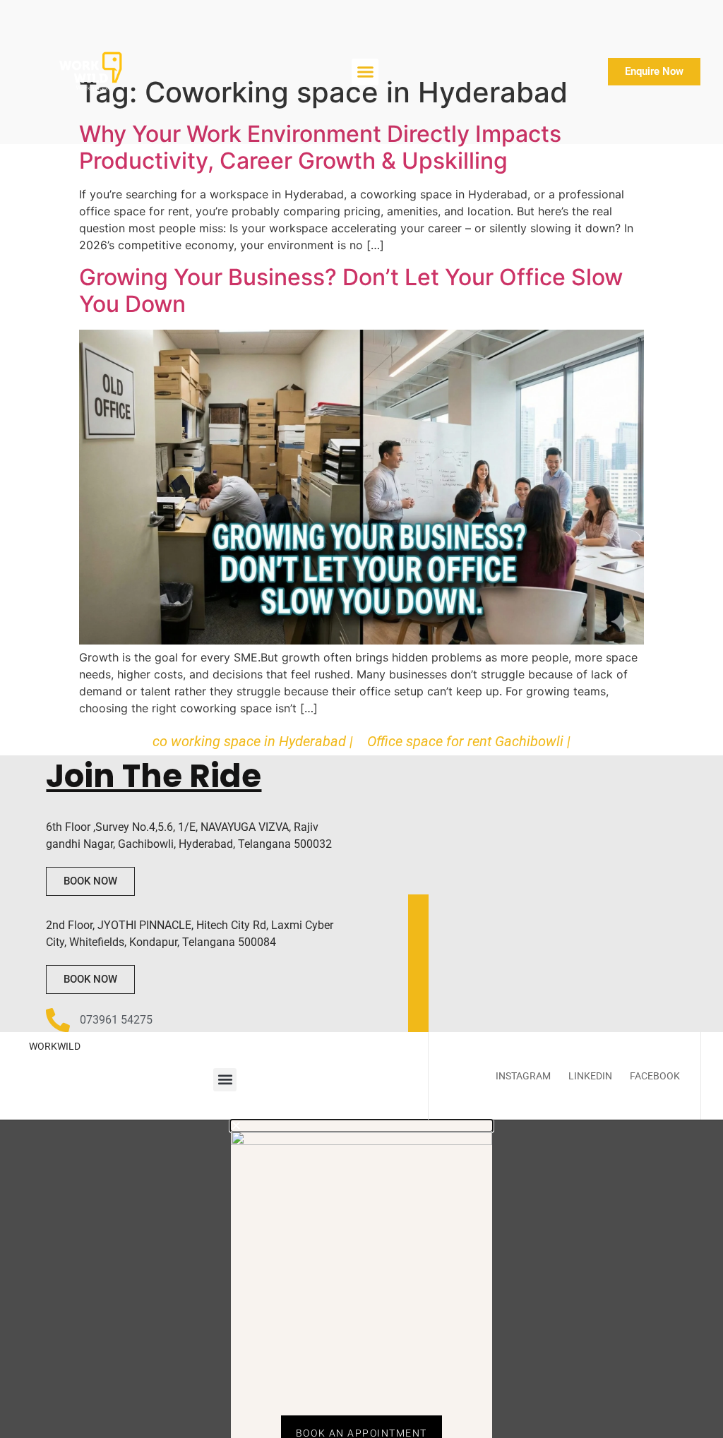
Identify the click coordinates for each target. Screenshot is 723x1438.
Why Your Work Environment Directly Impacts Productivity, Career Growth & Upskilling (320, 147)
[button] (365, 72)
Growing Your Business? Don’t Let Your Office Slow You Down (351, 290)
